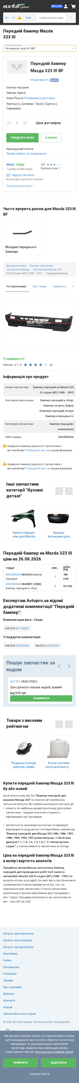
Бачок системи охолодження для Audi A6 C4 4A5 (58, 765)
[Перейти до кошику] (73, 6)
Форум (7, 1007)
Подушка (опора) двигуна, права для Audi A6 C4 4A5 (23, 765)
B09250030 (22, 645)
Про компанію (12, 987)
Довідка (8, 993)
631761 (23, 681)
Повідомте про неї (38, 450)
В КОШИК (51, 137)
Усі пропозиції (16, 286)
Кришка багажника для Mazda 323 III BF (58, 534)
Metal (10, 164)
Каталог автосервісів (17, 940)
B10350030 (52, 645)
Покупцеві (10, 973)
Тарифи (8, 980)
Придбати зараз (22, 137)
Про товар (39, 286)
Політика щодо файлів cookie (54, 1051)
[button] (57, 6)
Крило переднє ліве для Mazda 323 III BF (23, 534)
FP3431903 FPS (40, 80)
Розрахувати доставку (39, 98)
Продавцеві (11, 967)
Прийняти (20, 1062)
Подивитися (41, 698)
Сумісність (59, 286)
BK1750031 (22, 628)
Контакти (9, 1000)
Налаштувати (39, 1074)
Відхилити (59, 1062)
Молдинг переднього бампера (20, 249)
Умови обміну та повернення (26, 153)
